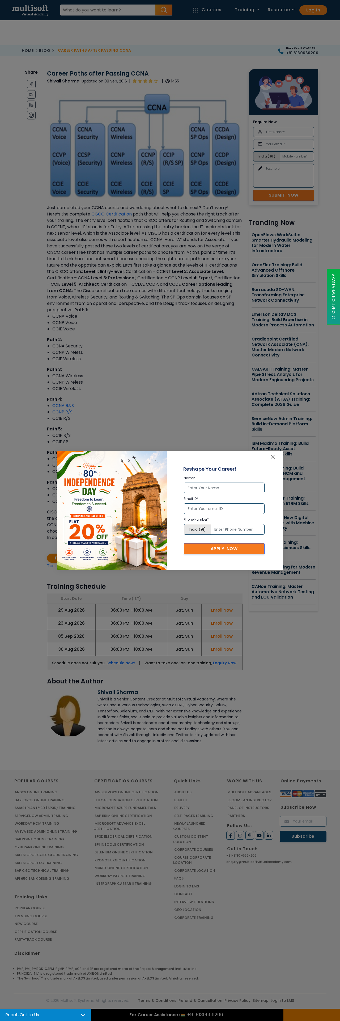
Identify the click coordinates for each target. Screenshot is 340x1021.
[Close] (273, 457)
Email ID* (191, 498)
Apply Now (224, 549)
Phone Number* (196, 519)
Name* (189, 478)
